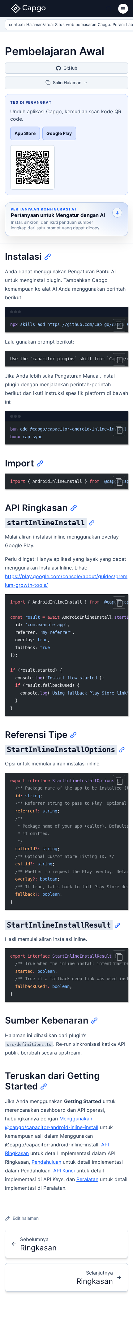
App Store (25, 133)
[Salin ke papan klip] (119, 430)
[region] (66, 324)
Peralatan (87, 1179)
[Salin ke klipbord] (119, 325)
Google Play (59, 133)
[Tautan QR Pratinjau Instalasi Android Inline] (32, 167)
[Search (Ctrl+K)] (109, 8)
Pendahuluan (46, 1162)
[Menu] (123, 9)
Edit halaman (26, 1218)
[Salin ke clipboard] (119, 781)
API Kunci (64, 1170)
